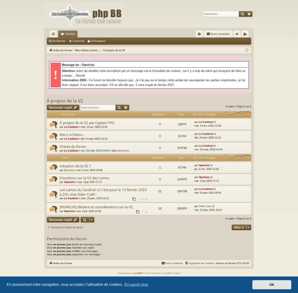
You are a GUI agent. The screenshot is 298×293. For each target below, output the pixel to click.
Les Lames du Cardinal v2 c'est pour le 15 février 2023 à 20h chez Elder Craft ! (103, 191)
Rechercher (59, 41)
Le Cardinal (71, 126)
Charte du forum (73, 146)
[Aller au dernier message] (215, 122)
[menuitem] (199, 33)
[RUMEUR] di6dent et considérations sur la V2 (96, 207)
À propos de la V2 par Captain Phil (87, 122)
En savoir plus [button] (136, 284)
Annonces (123, 150)
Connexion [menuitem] (237, 34)
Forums (70, 34)
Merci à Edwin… (72, 134)
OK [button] (271, 284)
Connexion (78, 41)
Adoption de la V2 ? (75, 166)
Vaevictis (204, 165)
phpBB (138, 273)
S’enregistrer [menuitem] (245, 34)
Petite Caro (205, 206)
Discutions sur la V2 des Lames (84, 177)
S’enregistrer (98, 41)
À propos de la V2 (65, 101)
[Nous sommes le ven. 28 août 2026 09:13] (246, 50)
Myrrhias (69, 170)
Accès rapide (54, 34)
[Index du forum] (83, 14)
